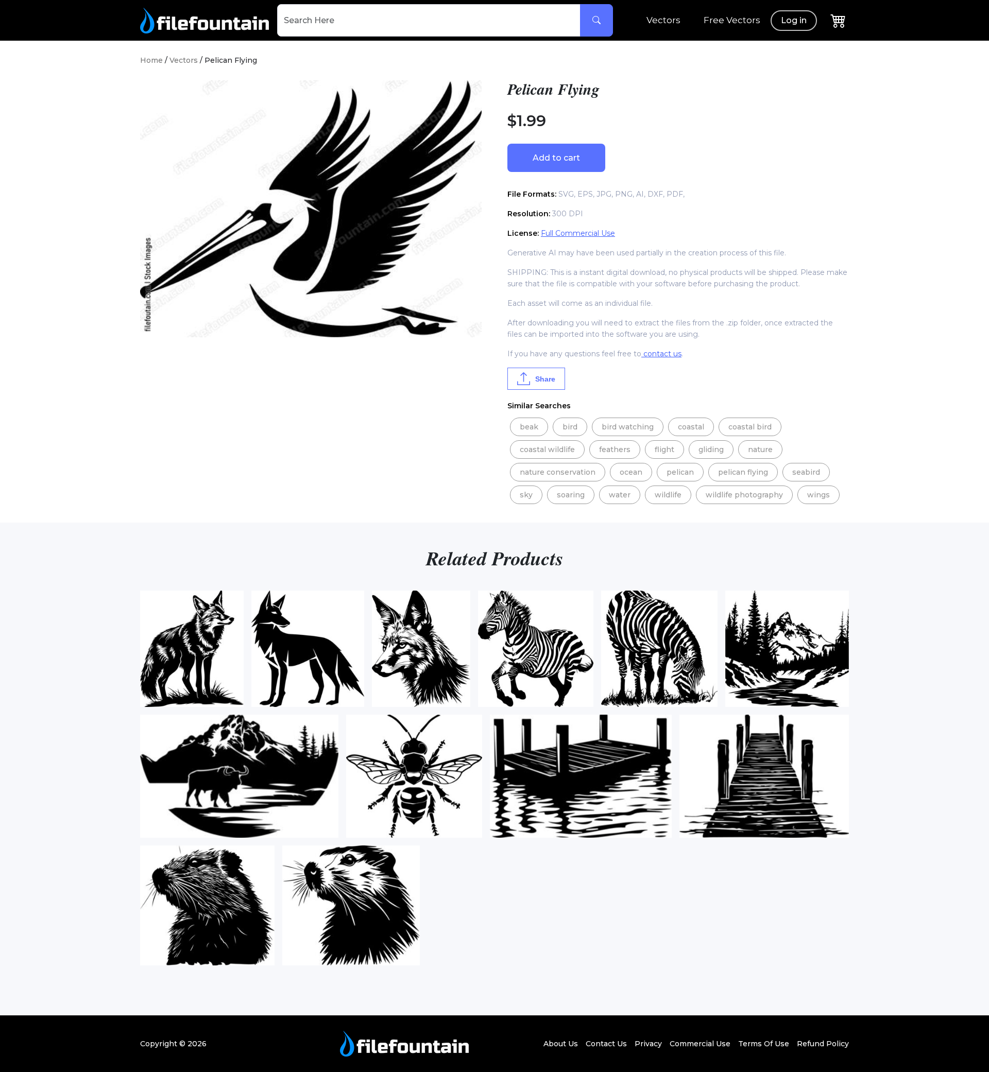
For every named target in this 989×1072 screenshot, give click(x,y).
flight (664, 449)
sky (526, 494)
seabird (806, 472)
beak (529, 426)
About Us (560, 1043)
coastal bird (750, 426)
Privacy (648, 1043)
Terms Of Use (763, 1043)
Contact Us (606, 1043)
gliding (711, 449)
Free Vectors (732, 20)
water (619, 494)
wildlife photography (744, 494)
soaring (571, 494)
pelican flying (743, 472)
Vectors (663, 20)
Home (151, 60)
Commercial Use (700, 1043)
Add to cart (556, 158)
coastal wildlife (547, 449)
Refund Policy (823, 1043)
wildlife (668, 494)
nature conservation (557, 472)
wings (818, 494)
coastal (691, 426)
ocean (631, 472)
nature (760, 449)
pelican (680, 472)
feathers (614, 449)
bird (569, 426)
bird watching (628, 426)
